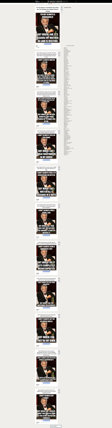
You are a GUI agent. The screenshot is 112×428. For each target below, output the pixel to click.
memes (58, 3)
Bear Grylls (65, 56)
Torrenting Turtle (66, 149)
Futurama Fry (65, 80)
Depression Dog (66, 69)
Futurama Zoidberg (66, 81)
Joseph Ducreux (66, 102)
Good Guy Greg (66, 84)
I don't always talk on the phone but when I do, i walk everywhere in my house (46, 131)
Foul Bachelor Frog (66, 78)
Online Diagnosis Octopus (67, 112)
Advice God (65, 48)
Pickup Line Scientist (66, 118)
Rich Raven (65, 125)
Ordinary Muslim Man (66, 114)
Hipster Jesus (65, 92)
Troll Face (65, 150)
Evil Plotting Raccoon (66, 73)
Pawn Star (65, 116)
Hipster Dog (65, 90)
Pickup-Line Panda (66, 119)
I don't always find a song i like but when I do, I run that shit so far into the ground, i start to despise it (46, 206)
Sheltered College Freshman (67, 137)
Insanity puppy (66, 99)
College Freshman (66, 62)
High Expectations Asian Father (68, 88)
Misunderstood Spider (66, 109)
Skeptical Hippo (66, 139)
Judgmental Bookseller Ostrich (68, 103)
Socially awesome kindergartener (68, 142)
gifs (59, 3)
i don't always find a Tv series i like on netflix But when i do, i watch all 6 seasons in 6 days (46, 168)
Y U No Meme (65, 154)
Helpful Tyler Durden (66, 87)
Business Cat (65, 58)
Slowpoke (65, 141)
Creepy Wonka (66, 67)
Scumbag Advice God (66, 130)
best (45, 1)
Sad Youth (65, 127)
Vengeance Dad (66, 152)
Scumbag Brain (66, 131)
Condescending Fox (66, 63)
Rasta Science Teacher (67, 121)
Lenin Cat (65, 105)
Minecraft (65, 107)
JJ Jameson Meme (66, 101)
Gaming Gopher (66, 82)
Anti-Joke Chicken (66, 52)
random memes (48, 1)
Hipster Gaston (66, 91)
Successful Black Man (67, 146)
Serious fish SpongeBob (67, 135)
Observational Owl (66, 111)
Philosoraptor (65, 117)
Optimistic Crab (66, 113)
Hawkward (65, 86)
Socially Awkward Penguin (67, 143)
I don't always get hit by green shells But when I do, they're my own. (46, 315)
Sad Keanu (65, 126)
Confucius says (66, 64)
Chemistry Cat (66, 61)
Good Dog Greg (66, 83)
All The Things (66, 49)
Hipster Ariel (65, 89)
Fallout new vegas (66, 74)
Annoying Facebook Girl (67, 51)
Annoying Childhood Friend (67, 50)
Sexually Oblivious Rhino (67, 136)
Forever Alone (65, 77)
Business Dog (65, 59)
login (75, 1)
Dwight (65, 70)
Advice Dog (65, 47)
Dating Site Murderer (66, 68)
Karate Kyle (65, 104)
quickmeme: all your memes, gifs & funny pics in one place (37, 1)
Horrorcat (65, 95)
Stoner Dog (65, 144)
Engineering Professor (66, 71)
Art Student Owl (66, 53)
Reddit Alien (65, 122)
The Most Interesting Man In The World (69, 148)
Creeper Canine (66, 66)
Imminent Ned (65, 97)
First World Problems (66, 76)
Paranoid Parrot (66, 115)
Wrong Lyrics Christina (67, 153)
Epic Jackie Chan (66, 72)
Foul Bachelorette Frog (67, 79)
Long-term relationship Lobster (68, 106)
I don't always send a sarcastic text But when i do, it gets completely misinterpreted (46, 243)
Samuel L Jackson (66, 128)
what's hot (42, 1)
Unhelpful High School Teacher (68, 151)
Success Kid (65, 145)
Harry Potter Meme (66, 94)
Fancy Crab (65, 75)
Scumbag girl (65, 132)
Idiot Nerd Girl (65, 96)
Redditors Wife (66, 123)
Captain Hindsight (66, 60)
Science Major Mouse (66, 129)
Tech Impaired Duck (66, 147)
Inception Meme (66, 98)
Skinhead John (66, 140)
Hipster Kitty (65, 93)
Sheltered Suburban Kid (67, 138)
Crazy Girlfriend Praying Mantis (68, 65)
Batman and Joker (66, 55)
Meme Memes (66, 108)
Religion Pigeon (66, 124)
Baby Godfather (66, 54)
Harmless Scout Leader (67, 85)
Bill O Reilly (65, 57)
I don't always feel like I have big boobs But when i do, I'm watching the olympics (46, 279)
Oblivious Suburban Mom (67, 110)
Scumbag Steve (66, 134)
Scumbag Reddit (66, 133)
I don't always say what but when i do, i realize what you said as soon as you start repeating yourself (46, 391)
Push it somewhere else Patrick (68, 120)
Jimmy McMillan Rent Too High (68, 100)
